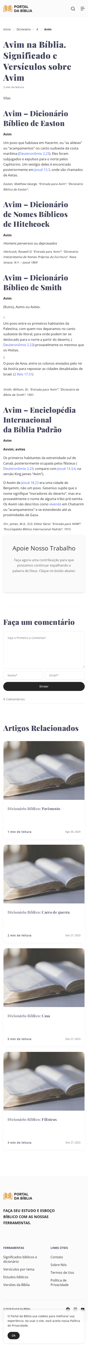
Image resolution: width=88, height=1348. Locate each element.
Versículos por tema (18, 1269)
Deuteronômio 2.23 (34, 153)
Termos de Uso (62, 1272)
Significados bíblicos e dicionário (20, 1259)
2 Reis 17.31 (23, 374)
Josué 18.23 (30, 482)
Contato (57, 1257)
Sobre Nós (59, 1265)
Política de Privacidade (60, 1282)
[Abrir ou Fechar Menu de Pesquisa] (73, 8)
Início (7, 29)
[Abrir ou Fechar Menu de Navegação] (82, 8)
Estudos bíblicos (15, 1277)
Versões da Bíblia (16, 1285)
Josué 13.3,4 (66, 468)
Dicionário (23, 29)
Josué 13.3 (42, 169)
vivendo (55, 504)
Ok (14, 1335)
